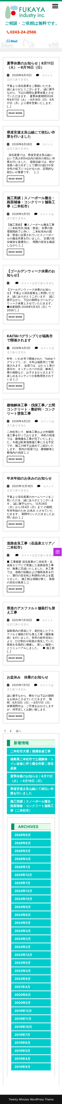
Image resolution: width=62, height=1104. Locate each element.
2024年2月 (23, 947)
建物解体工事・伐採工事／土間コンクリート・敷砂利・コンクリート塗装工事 (31, 409)
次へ (18, 731)
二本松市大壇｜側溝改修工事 (30, 751)
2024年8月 (23, 915)
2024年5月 (23, 923)
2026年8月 (23, 835)
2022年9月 (23, 979)
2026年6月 (23, 843)
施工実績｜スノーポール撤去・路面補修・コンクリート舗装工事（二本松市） (31, 202)
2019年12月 (23, 1011)
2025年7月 (22, 883)
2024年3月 (23, 939)
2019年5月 (22, 1051)
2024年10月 (23, 899)
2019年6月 (22, 1042)
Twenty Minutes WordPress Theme (31, 1099)
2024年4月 (23, 931)
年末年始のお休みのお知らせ (29, 478)
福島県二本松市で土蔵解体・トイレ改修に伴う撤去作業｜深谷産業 (32, 763)
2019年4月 (22, 1058)
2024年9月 (23, 907)
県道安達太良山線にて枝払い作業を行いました (32, 791)
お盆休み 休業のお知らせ (27, 677)
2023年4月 (23, 971)
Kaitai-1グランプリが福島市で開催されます (30, 338)
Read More (15, 113)
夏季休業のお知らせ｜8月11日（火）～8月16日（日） (30, 65)
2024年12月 (23, 891)
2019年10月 (23, 1027)
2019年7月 (22, 1034)
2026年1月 (22, 867)
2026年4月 (23, 859)
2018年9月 (22, 1067)
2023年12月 (23, 955)
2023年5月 (23, 962)
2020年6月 (23, 995)
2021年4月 (22, 987)
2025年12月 (23, 875)
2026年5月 (23, 851)
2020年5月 (23, 1002)
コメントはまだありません (37, 283)
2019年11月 (23, 1018)
